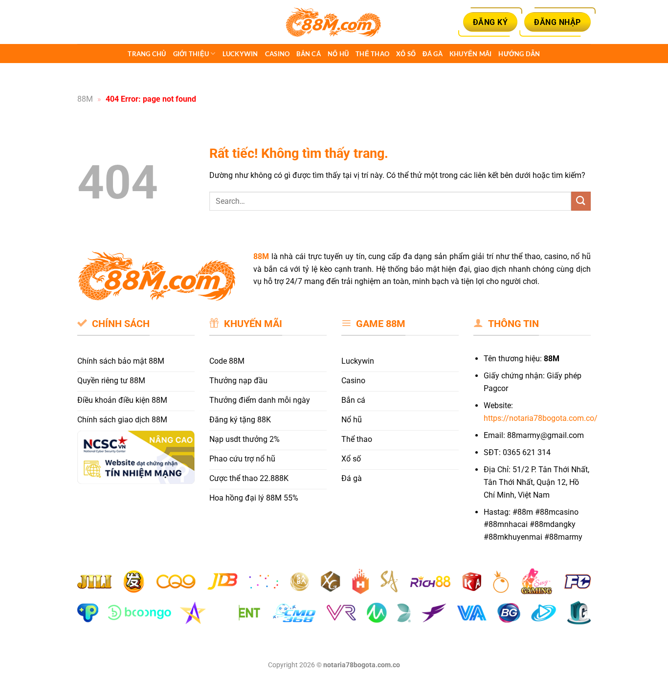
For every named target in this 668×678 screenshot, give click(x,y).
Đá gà (432, 54)
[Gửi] (581, 201)
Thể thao (372, 54)
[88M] (334, 22)
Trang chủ (147, 54)
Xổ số (406, 54)
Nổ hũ (338, 54)
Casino (277, 54)
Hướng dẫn (519, 54)
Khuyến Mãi (470, 54)
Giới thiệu (191, 54)
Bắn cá (308, 54)
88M (85, 99)
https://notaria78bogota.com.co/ (541, 418)
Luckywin (240, 54)
